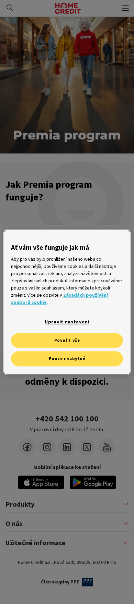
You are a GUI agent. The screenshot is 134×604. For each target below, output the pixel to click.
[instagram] (47, 447)
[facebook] (27, 447)
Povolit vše (67, 340)
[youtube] (106, 447)
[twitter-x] (87, 447)
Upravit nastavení (67, 322)
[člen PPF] (87, 582)
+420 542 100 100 (67, 418)
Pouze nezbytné (67, 358)
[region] (67, 302)
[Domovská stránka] (68, 8)
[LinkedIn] (67, 447)
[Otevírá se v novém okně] (93, 482)
